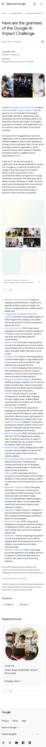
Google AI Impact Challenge (29, 110)
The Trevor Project (13, 521)
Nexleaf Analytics (12, 447)
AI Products (23, 604)
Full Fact (8, 368)
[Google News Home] (16, 4)
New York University (13, 433)
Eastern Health (11, 342)
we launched (7, 110)
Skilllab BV (9, 499)
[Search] (35, 4)
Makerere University (13, 422)
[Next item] (10, 290)
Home (4, 13)
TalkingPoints (10, 510)
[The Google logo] (6, 712)
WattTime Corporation (14, 550)
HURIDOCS (9, 408)
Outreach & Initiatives (34, 13)
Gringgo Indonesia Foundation (18, 379)
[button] (43, 42)
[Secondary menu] (41, 4)
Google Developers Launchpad (14, 578)
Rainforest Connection (15, 487)
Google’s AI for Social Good (23, 107)
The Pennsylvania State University (19, 459)
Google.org (8, 604)
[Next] (42, 13)
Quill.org (8, 473)
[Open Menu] (3, 4)
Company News (16, 13)
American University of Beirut (17, 300)
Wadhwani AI (10, 536)
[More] (39, 282)
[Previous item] (5, 290)
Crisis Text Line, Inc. (13, 328)
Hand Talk (9, 393)
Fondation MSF (11, 357)
